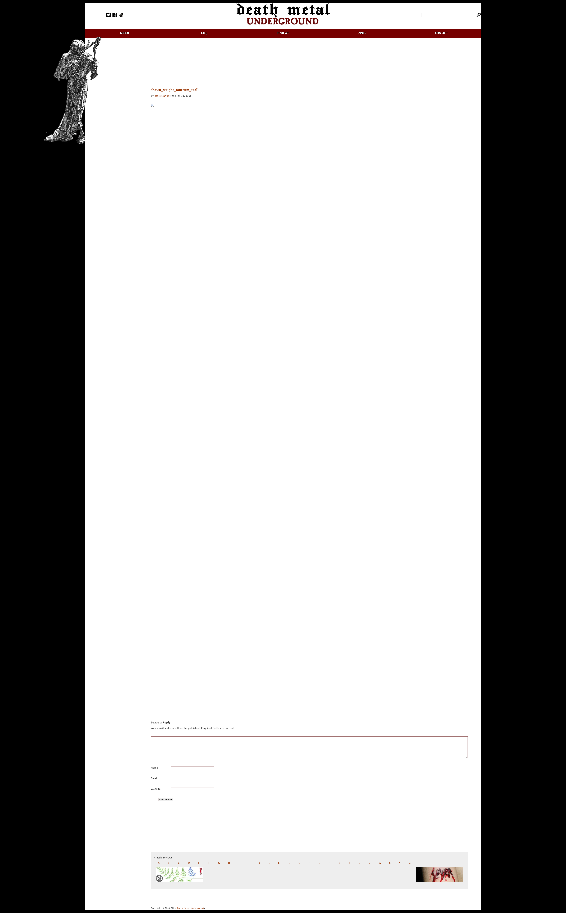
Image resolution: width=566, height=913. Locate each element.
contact (441, 33)
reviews (283, 33)
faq (204, 33)
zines (362, 33)
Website (156, 789)
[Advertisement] (309, 63)
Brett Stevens (162, 95)
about (124, 33)
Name (154, 767)
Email (154, 778)
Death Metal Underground (190, 908)
